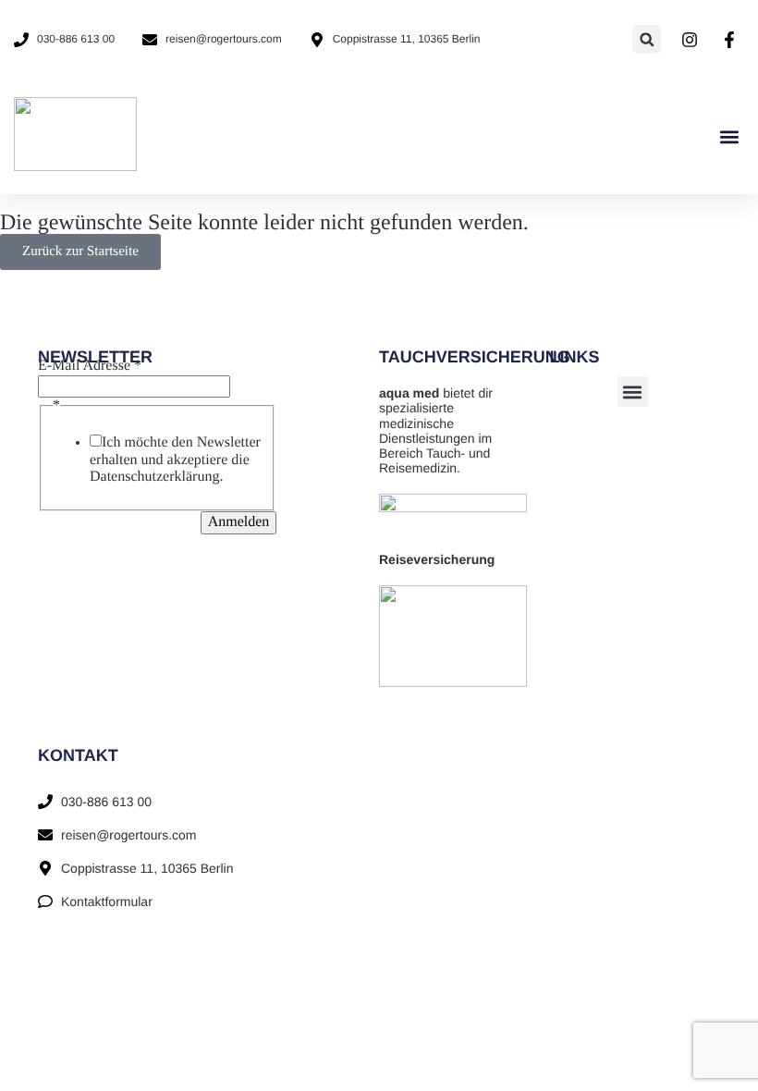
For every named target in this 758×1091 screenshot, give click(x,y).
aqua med (409, 393)
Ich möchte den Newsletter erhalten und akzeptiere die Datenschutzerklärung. (175, 459)
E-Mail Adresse (89, 366)
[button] (646, 39)
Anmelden (239, 522)
